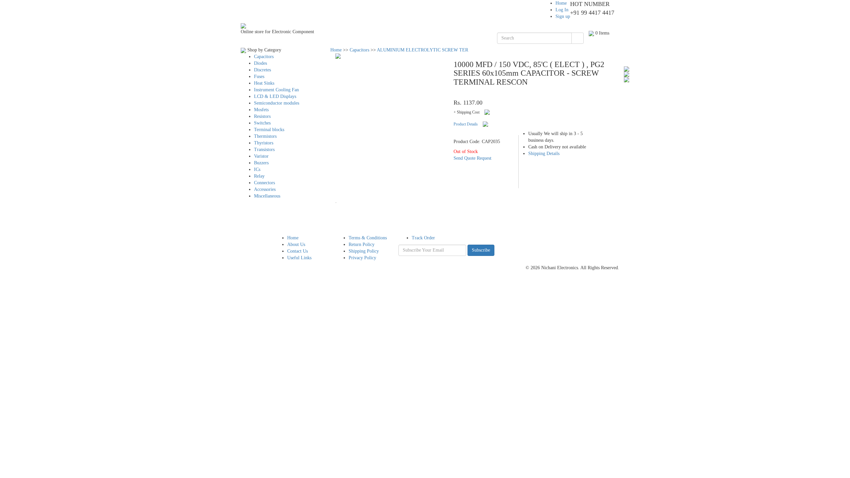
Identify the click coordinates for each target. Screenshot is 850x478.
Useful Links (299, 257)
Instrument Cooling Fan (276, 89)
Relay (259, 176)
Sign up (562, 16)
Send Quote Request (472, 158)
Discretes (262, 69)
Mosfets (261, 109)
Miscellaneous (267, 196)
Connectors (264, 182)
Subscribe (481, 250)
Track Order (423, 237)
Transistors (264, 149)
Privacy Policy (362, 257)
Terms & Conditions (368, 237)
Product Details (466, 124)
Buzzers (261, 162)
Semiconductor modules (276, 103)
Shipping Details (543, 153)
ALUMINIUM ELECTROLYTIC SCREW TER (422, 49)
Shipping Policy (364, 251)
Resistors (262, 116)
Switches (262, 122)
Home (561, 3)
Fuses (259, 76)
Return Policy (362, 244)
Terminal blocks (269, 129)
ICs (257, 169)
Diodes (260, 63)
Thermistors (265, 136)
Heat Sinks (264, 83)
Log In (561, 9)
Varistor (261, 156)
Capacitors (264, 56)
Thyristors (263, 142)
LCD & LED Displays (275, 96)
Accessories (265, 189)
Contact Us (297, 251)
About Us (296, 244)
